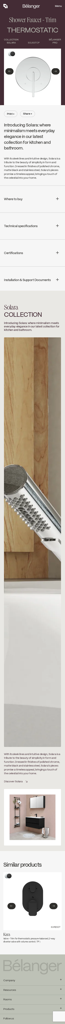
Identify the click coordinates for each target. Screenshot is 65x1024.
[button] (9, 71)
